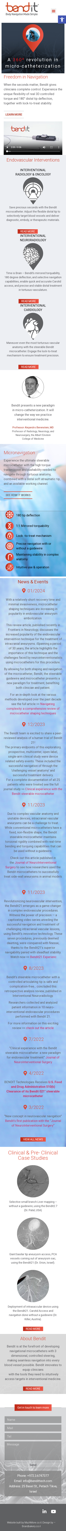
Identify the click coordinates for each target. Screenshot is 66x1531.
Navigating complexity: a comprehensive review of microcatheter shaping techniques (33, 708)
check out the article (40, 1028)
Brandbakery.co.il (31, 1526)
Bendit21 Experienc (43, 957)
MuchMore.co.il (33, 1522)
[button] (62, 20)
